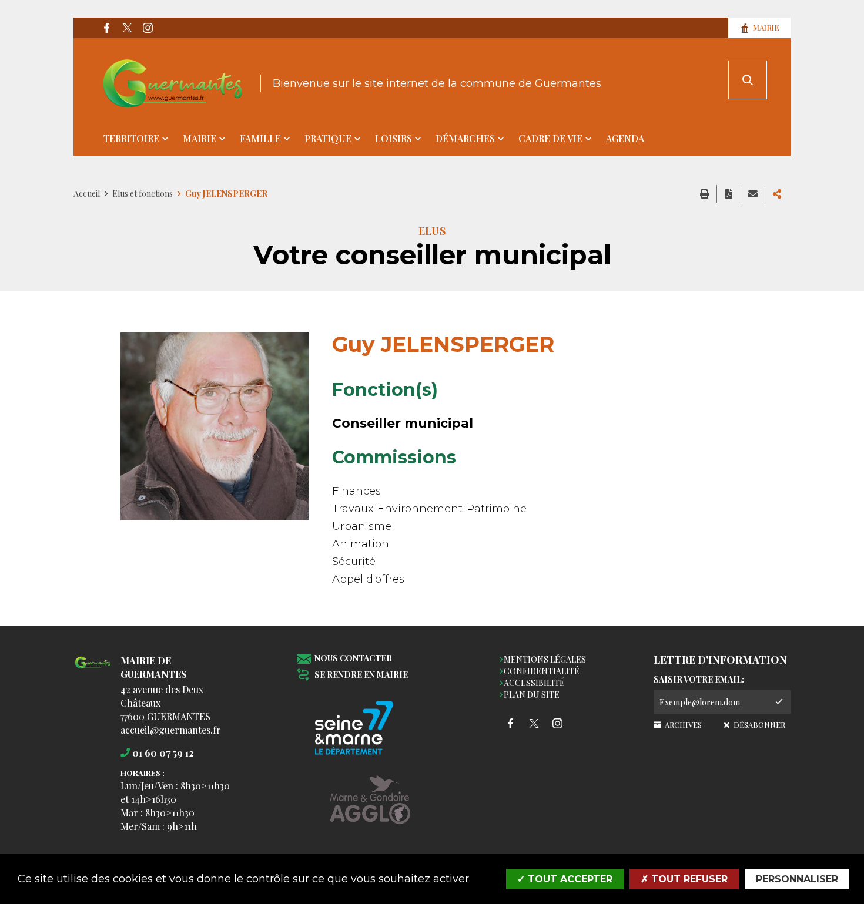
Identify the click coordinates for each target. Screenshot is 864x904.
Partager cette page (777, 194)
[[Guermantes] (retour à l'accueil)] (92, 669)
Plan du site (532, 694)
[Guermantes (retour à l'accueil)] (173, 83)
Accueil (86, 193)
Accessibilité (534, 682)
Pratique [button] (327, 138)
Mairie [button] (199, 138)
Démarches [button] (465, 138)
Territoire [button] (131, 138)
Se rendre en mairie (361, 675)
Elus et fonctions (142, 193)
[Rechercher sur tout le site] (747, 80)
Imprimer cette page (704, 194)
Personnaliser (797, 879)
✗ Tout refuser (684, 879)
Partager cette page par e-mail (753, 194)
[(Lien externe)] (370, 808)
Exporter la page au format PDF (729, 194)
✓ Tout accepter (564, 879)
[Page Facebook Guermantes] (106, 28)
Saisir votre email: (699, 679)
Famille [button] (260, 138)
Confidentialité (542, 671)
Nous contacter (353, 659)
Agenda (625, 138)
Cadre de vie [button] (550, 138)
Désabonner (758, 725)
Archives (682, 725)
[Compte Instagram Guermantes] (147, 28)
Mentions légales (545, 659)
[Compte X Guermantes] (127, 28)
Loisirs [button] (393, 138)
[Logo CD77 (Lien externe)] (370, 729)
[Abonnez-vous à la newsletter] (779, 702)
